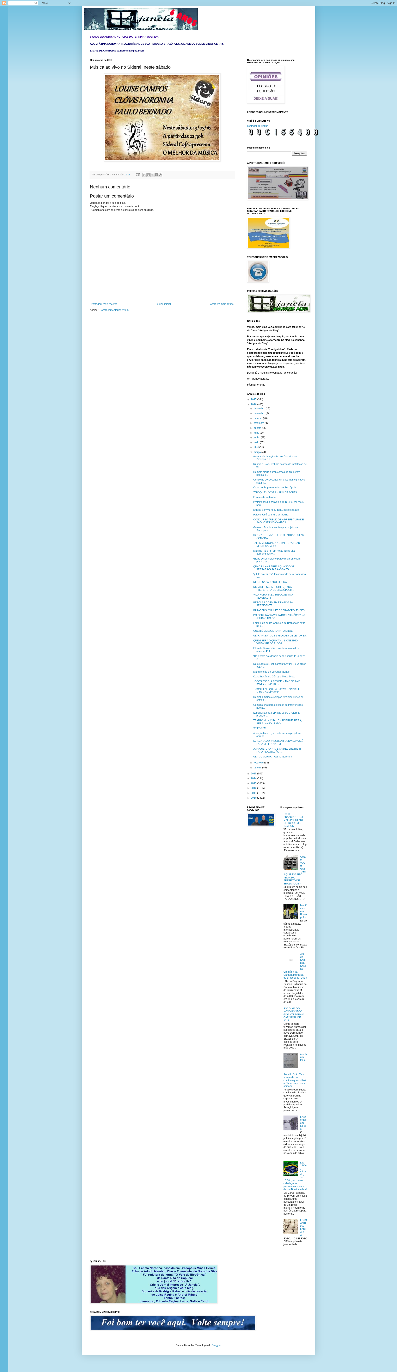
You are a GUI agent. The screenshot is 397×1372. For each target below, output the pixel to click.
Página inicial (163, 304)
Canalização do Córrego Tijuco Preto (274, 676)
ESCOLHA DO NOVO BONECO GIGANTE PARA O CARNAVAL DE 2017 (293, 1014)
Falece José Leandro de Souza (270, 514)
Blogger (216, 1345)
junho (257, 437)
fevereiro (259, 762)
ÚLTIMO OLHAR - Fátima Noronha (272, 756)
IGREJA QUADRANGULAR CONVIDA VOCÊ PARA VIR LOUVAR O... (278, 742)
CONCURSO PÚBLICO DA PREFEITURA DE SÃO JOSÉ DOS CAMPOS (278, 521)
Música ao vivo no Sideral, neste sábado (276, 509)
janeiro (258, 767)
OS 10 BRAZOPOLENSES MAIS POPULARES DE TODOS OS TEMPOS (294, 820)
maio (257, 442)
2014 (254, 778)
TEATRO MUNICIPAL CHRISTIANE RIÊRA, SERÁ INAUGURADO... (277, 722)
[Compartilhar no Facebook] (156, 175)
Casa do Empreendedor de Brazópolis (275, 487)
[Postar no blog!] (148, 175)
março (257, 452)
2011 (254, 793)
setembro (259, 423)
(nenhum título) (303, 1057)
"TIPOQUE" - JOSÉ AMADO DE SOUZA (275, 492)
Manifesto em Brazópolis (303, 911)
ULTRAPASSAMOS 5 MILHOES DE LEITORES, (279, 635)
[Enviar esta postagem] (137, 174)
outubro (258, 418)
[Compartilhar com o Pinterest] (160, 175)
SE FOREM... (260, 728)
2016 (254, 404)
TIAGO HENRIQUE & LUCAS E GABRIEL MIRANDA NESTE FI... (276, 691)
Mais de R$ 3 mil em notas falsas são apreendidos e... (274, 552)
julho (257, 432)
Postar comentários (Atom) (114, 310)
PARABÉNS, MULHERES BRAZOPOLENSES (279, 610)
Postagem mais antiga (221, 304)
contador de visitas (257, 126)
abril (256, 447)
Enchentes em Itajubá (303, 1123)
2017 (254, 399)
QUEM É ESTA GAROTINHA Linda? (273, 630)
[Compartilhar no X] (152, 175)
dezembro (260, 408)
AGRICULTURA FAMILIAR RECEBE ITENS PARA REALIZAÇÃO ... (277, 750)
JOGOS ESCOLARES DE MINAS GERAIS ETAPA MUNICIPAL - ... (276, 683)
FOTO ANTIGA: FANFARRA (303, 1228)
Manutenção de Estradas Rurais (271, 671)
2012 (254, 788)
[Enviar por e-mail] (144, 175)
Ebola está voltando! (264, 497)
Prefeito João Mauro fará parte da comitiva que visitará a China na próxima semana (294, 1080)
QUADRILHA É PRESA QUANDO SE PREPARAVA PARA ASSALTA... (273, 568)
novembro (260, 413)
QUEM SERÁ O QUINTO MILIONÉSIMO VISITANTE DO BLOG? (275, 642)
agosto (258, 428)
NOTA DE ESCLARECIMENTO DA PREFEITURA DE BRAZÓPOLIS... (273, 588)
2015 (254, 773)
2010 (254, 797)
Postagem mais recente (104, 304)
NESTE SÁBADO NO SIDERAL (270, 582)
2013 (254, 783)
